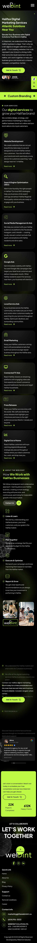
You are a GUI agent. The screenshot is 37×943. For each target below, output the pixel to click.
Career (4, 904)
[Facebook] (13, 863)
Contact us (6, 896)
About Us (5, 878)
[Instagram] (18, 863)
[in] (34, 86)
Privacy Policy (7, 886)
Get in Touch (12, 70)
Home (4, 874)
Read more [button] (8, 757)
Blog (4, 882)
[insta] (34, 82)
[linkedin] (23, 863)
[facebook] (34, 79)
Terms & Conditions (9, 900)
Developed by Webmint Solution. (18, 940)
